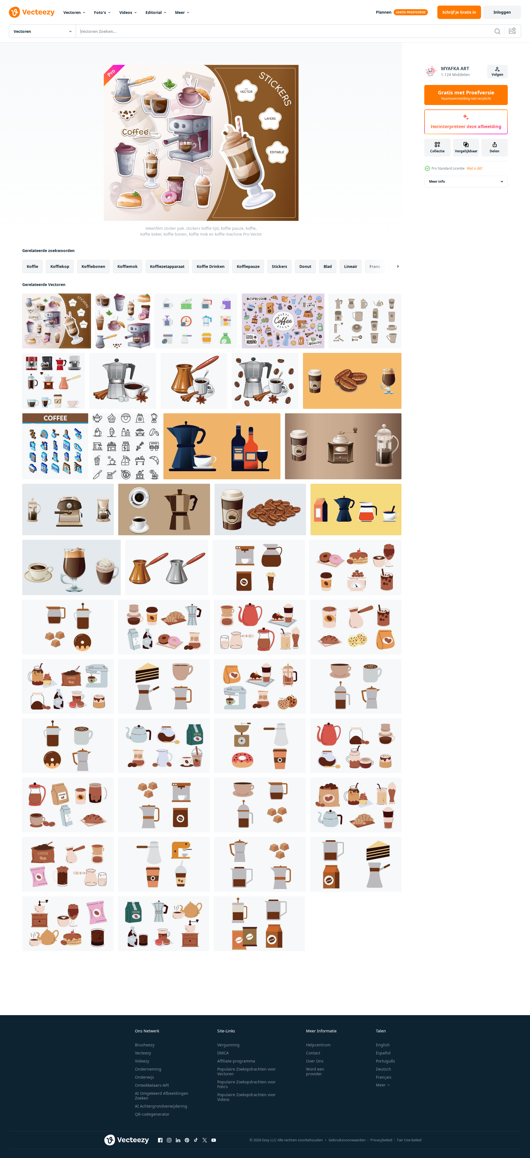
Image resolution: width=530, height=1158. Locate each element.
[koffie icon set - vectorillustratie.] (126, 446)
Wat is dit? (474, 168)
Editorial (154, 12)
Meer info (437, 181)
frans (374, 266)
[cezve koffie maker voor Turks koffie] (166, 567)
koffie (32, 266)
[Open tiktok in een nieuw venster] (196, 1140)
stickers (279, 266)
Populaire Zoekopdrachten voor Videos (246, 1097)
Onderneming (148, 1069)
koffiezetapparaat (167, 266)
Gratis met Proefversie (466, 95)
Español (383, 1053)
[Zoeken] (497, 31)
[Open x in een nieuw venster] (205, 1140)
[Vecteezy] (32, 12)
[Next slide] (393, 266)
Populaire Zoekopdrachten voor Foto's (246, 1084)
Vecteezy (143, 1053)
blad (328, 266)
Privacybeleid (381, 1139)
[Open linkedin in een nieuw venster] (178, 1140)
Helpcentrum (318, 1044)
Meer (180, 12)
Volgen (497, 74)
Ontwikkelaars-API (152, 1085)
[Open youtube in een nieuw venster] (213, 1140)
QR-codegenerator (152, 1114)
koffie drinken (211, 266)
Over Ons (315, 1061)
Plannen (383, 12)
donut (305, 266)
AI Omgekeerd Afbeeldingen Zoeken (161, 1096)
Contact (313, 1053)
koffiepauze (248, 266)
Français (383, 1077)
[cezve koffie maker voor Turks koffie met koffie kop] (194, 381)
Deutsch (383, 1069)
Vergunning (228, 1044)
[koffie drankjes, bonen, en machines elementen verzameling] (352, 381)
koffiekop (59, 266)
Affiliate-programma (236, 1061)
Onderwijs (144, 1077)
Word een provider (315, 1071)
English (383, 1044)
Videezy (142, 1061)
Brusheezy (144, 1044)
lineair (350, 266)
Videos (125, 12)
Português (385, 1061)
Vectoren (72, 12)
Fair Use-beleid (409, 1139)
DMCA (223, 1053)
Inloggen (502, 12)
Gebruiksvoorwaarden (347, 1139)
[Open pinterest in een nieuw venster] (187, 1140)
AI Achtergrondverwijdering (161, 1106)
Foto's (100, 12)
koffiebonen (93, 266)
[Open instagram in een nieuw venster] (169, 1140)
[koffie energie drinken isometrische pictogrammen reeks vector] (55, 446)
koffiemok (127, 266)
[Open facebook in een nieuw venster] (160, 1140)
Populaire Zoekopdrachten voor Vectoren (246, 1071)
